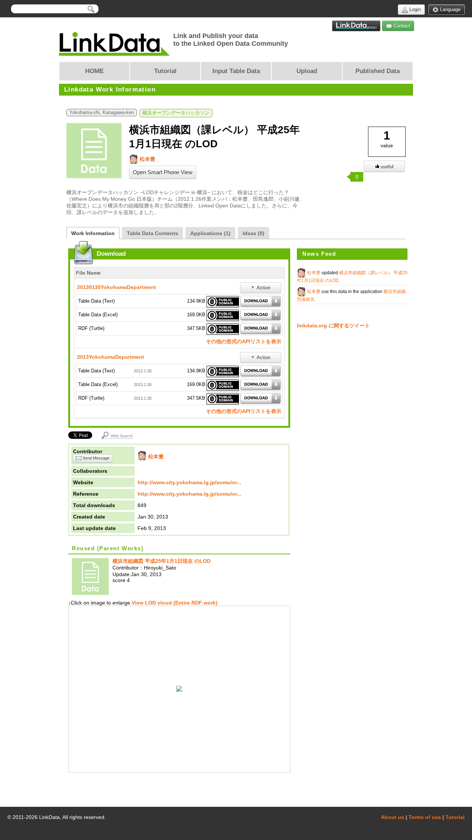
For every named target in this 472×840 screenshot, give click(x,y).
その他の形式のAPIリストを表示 (243, 341)
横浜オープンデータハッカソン (175, 113)
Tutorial (455, 817)
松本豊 (146, 159)
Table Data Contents (152, 233)
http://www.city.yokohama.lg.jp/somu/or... (189, 482)
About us (392, 817)
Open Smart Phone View (162, 172)
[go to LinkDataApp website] (356, 25)
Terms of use (425, 817)
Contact (401, 25)
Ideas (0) (253, 233)
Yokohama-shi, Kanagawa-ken (101, 112)
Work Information (93, 233)
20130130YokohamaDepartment (116, 287)
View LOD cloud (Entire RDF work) (174, 603)
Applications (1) (210, 233)
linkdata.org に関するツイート (333, 325)
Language (449, 9)
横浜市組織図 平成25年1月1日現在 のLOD (161, 561)
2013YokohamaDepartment (110, 357)
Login (414, 9)
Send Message (95, 458)
